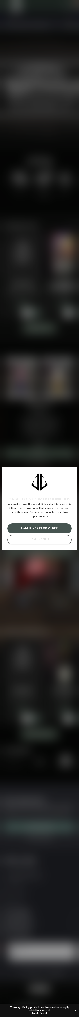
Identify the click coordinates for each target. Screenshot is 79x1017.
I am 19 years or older (39, 528)
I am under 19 (39, 539)
